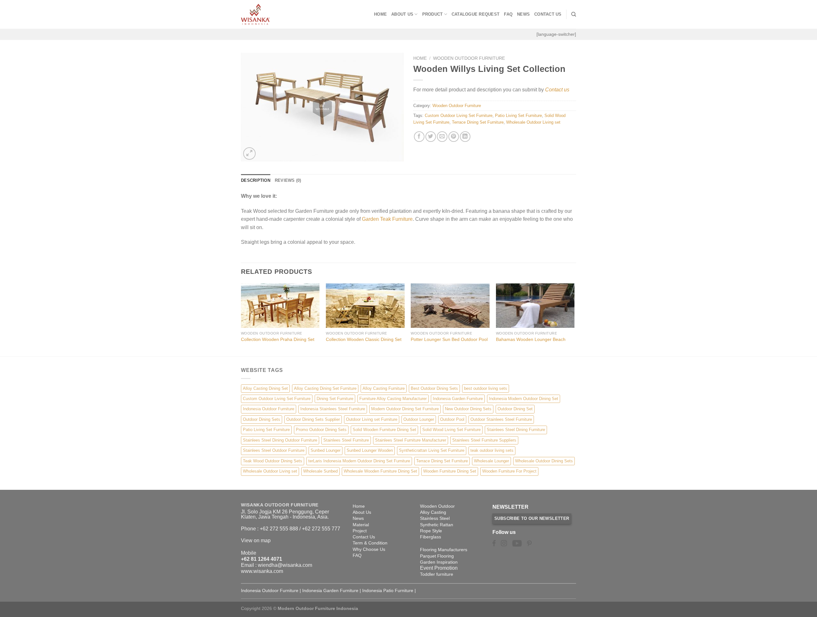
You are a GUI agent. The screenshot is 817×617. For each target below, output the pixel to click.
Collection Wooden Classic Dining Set (363, 339)
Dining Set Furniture (335, 398)
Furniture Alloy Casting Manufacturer (393, 398)
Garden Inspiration (439, 562)
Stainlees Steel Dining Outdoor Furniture (280, 440)
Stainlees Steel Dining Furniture (516, 429)
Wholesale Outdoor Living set (533, 122)
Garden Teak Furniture (387, 219)
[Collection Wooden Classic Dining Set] (365, 305)
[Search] (573, 14)
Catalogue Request (475, 14)
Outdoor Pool (452, 419)
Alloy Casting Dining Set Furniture (325, 388)
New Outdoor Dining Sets (468, 408)
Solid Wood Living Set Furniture (451, 429)
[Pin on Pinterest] (453, 136)
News (523, 14)
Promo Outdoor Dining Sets (321, 429)
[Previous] (241, 319)
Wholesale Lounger (491, 461)
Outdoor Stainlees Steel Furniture (501, 419)
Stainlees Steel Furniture (346, 440)
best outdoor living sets (485, 388)
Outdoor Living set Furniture (371, 419)
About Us (402, 14)
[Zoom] (249, 153)
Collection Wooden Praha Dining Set (277, 339)
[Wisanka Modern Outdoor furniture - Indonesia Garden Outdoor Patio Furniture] (273, 14)
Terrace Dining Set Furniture (478, 122)
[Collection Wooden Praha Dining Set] (280, 305)
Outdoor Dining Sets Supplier (313, 419)
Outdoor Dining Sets (261, 419)
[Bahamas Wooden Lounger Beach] (535, 305)
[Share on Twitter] (430, 136)
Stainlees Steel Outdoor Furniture (273, 450)
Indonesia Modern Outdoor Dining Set (523, 398)
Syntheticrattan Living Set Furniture (431, 450)
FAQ (508, 14)
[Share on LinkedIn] (465, 136)
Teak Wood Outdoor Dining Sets (272, 461)
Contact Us (548, 14)
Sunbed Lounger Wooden (370, 450)
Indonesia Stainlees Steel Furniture (332, 408)
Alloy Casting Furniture (384, 388)
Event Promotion (439, 568)
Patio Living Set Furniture (518, 115)
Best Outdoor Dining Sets (434, 388)
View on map (256, 540)
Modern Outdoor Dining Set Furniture (405, 408)
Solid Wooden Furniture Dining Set (384, 429)
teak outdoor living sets (491, 450)
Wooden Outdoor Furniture (469, 58)
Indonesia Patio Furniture (387, 590)
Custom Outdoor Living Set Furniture (458, 115)
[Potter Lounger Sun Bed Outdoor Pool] (450, 305)
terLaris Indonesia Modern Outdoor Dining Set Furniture (359, 461)
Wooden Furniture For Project (509, 471)
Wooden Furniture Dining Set (449, 471)
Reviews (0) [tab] (288, 180)
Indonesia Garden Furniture (458, 398)
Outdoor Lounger (418, 419)
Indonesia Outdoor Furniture (268, 408)
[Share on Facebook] (419, 136)
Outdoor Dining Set (515, 408)
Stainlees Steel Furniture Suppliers (484, 440)
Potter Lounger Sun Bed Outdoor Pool (449, 339)
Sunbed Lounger (326, 450)
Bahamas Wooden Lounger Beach (531, 339)
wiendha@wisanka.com (285, 565)
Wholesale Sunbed (320, 471)
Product (432, 14)
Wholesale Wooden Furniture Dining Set (380, 471)
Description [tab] (255, 180)
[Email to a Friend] (442, 136)
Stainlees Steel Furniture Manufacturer (410, 440)
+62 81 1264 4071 (261, 559)
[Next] (574, 319)
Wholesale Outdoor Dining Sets (544, 461)
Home (380, 14)
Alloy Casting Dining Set (265, 388)
